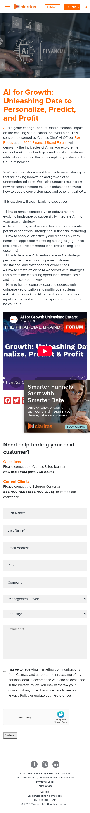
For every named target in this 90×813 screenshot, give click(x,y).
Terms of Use (45, 786)
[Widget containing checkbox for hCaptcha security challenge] (36, 717)
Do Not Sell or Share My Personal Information (45, 773)
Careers (45, 791)
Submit (10, 735)
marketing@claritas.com (48, 796)
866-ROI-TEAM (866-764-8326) (28, 472)
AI (5, 128)
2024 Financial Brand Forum (45, 143)
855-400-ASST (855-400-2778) (28, 492)
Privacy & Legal (45, 781)
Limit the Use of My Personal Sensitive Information (45, 777)
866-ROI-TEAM (47, 800)
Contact (52, 7)
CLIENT (72, 7)
